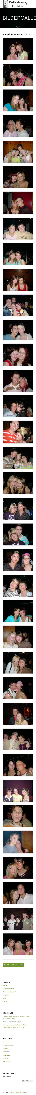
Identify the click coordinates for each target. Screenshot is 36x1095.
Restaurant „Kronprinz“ (9, 992)
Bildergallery (7, 1055)
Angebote (5, 1048)
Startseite (5, 985)
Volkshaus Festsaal (8, 989)
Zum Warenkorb (27, 1081)
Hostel (4, 998)
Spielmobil (6, 1052)
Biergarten (6, 995)
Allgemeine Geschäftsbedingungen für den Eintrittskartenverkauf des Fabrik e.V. (15, 1026)
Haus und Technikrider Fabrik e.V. (12, 1022)
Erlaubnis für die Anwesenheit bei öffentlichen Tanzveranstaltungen (16, 1017)
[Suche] (26, 4)
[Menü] (30, 4)
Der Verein (6, 1042)
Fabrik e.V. (12, 1092)
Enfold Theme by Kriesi (21, 1092)
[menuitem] (26, 4)
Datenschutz (6, 1062)
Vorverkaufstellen (8, 1045)
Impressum (6, 1058)
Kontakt (5, 1001)
